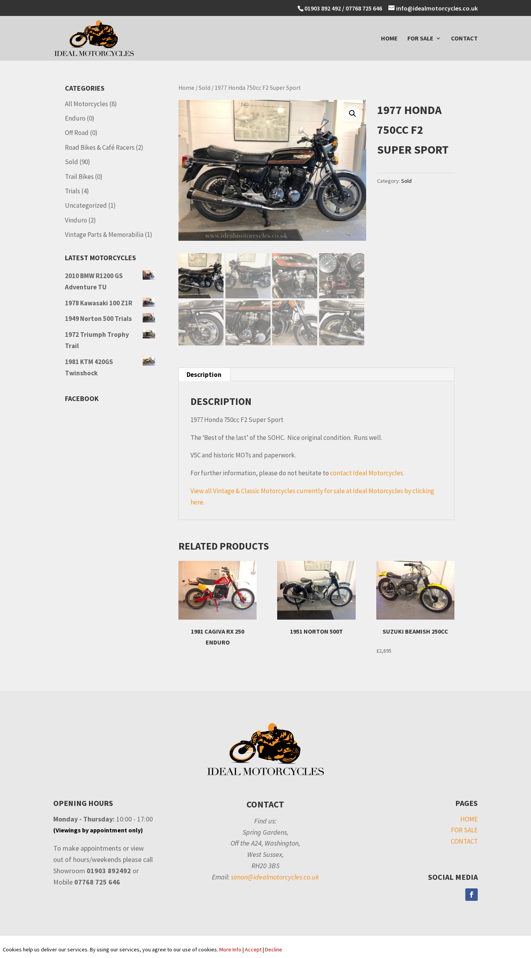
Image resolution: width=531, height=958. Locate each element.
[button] (353, 114)
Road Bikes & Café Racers (99, 147)
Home (186, 87)
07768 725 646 (364, 8)
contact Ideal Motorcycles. (367, 473)
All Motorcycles (86, 104)
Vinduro (76, 220)
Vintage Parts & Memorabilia (104, 234)
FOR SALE (420, 38)
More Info (230, 949)
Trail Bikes (79, 176)
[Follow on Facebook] (471, 894)
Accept (253, 949)
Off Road (77, 132)
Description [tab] (204, 374)
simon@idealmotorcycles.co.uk (275, 876)
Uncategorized (86, 205)
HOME (389, 38)
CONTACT (464, 38)
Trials (72, 191)
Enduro (75, 118)
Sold (204, 87)
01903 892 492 (322, 8)
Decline (273, 949)
